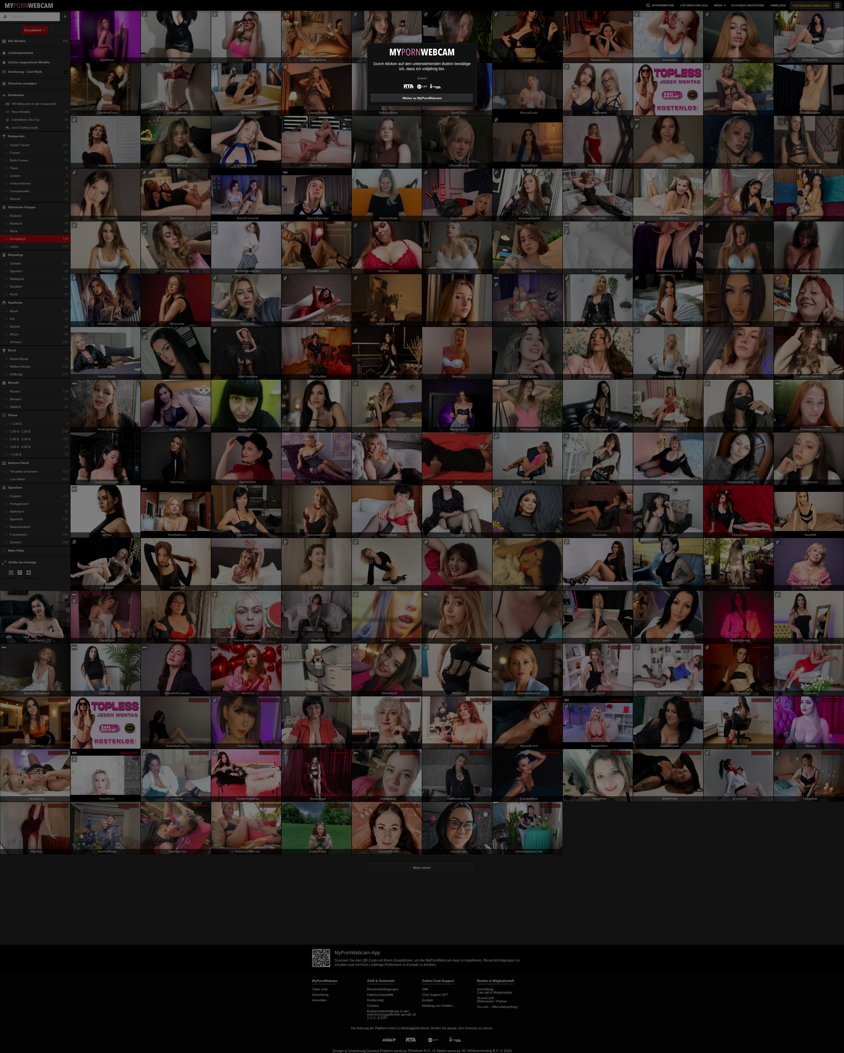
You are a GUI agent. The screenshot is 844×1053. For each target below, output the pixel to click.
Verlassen (422, 78)
